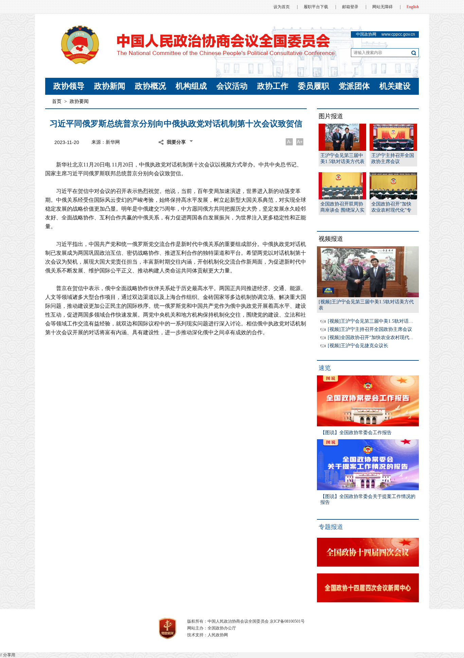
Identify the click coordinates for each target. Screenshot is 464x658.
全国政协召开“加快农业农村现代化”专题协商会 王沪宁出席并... (393, 207)
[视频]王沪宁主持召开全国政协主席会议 (370, 329)
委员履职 (313, 86)
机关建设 (395, 86)
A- (289, 141)
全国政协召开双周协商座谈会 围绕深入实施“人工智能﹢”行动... (342, 207)
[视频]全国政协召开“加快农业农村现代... (370, 337)
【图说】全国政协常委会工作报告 (356, 432)
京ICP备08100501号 (287, 621)
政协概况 (150, 86)
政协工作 (272, 86)
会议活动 (232, 86)
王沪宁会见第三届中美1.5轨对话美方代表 (342, 158)
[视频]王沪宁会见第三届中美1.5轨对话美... (372, 321)
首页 (56, 101)
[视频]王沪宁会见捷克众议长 (358, 345)
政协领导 (69, 86)
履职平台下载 (316, 6)
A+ (300, 141)
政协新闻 (109, 86)
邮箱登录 (350, 6)
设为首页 (281, 6)
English (413, 6)
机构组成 (191, 86)
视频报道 (331, 238)
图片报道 (331, 116)
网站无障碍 (382, 6)
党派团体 (354, 86)
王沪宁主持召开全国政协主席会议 (392, 158)
